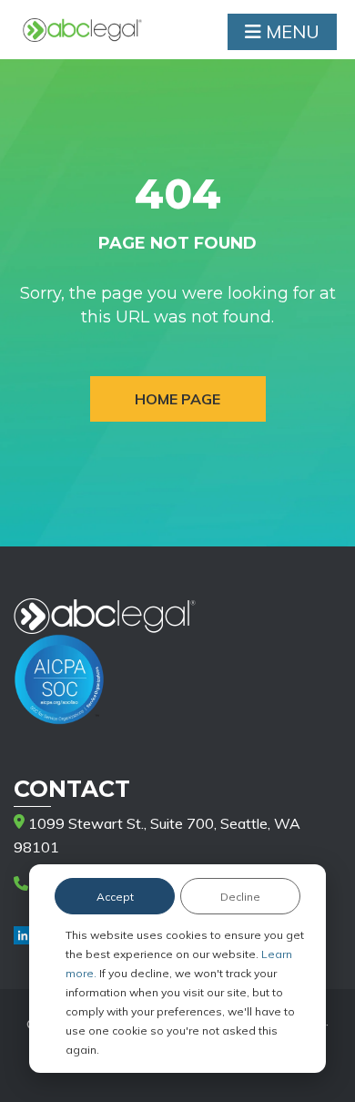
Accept (115, 896)
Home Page (177, 399)
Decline (240, 896)
